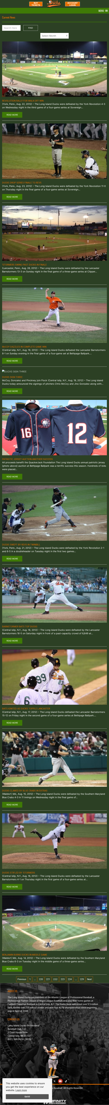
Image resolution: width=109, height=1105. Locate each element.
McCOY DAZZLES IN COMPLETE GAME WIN (24, 346)
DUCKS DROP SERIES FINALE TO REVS (21, 182)
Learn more (21, 1090)
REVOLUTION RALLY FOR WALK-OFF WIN (23, 100)
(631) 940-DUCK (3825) (19, 1039)
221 (48, 979)
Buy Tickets (36, 4)
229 (82, 979)
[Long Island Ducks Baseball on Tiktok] (66, 1081)
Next (89, 979)
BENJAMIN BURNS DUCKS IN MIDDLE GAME (24, 954)
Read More (12, 115)
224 (70, 979)
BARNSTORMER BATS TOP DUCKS (19, 626)
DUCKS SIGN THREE (12, 377)
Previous (21, 979)
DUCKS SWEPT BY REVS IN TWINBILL (21, 544)
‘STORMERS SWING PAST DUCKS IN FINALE (24, 264)
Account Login (72, 4)
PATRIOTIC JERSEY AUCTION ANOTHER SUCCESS (27, 459)
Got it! (27, 1096)
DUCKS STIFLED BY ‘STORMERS (18, 872)
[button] (101, 11)
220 (41, 979)
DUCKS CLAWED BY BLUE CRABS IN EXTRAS (24, 790)
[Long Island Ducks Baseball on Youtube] (60, 1081)
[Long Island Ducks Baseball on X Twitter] (54, 1081)
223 (63, 979)
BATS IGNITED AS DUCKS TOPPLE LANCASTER (26, 708)
